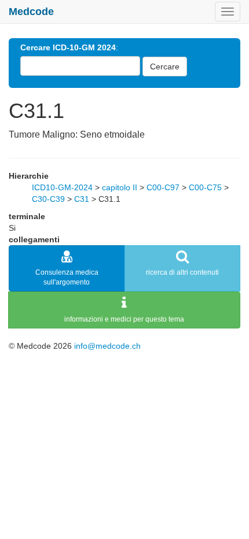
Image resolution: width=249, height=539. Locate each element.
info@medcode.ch (107, 345)
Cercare (165, 66)
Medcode (31, 11)
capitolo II (119, 187)
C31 (81, 199)
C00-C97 (163, 187)
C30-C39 (48, 199)
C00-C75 (205, 187)
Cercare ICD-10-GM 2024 (68, 47)
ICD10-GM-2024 (62, 187)
